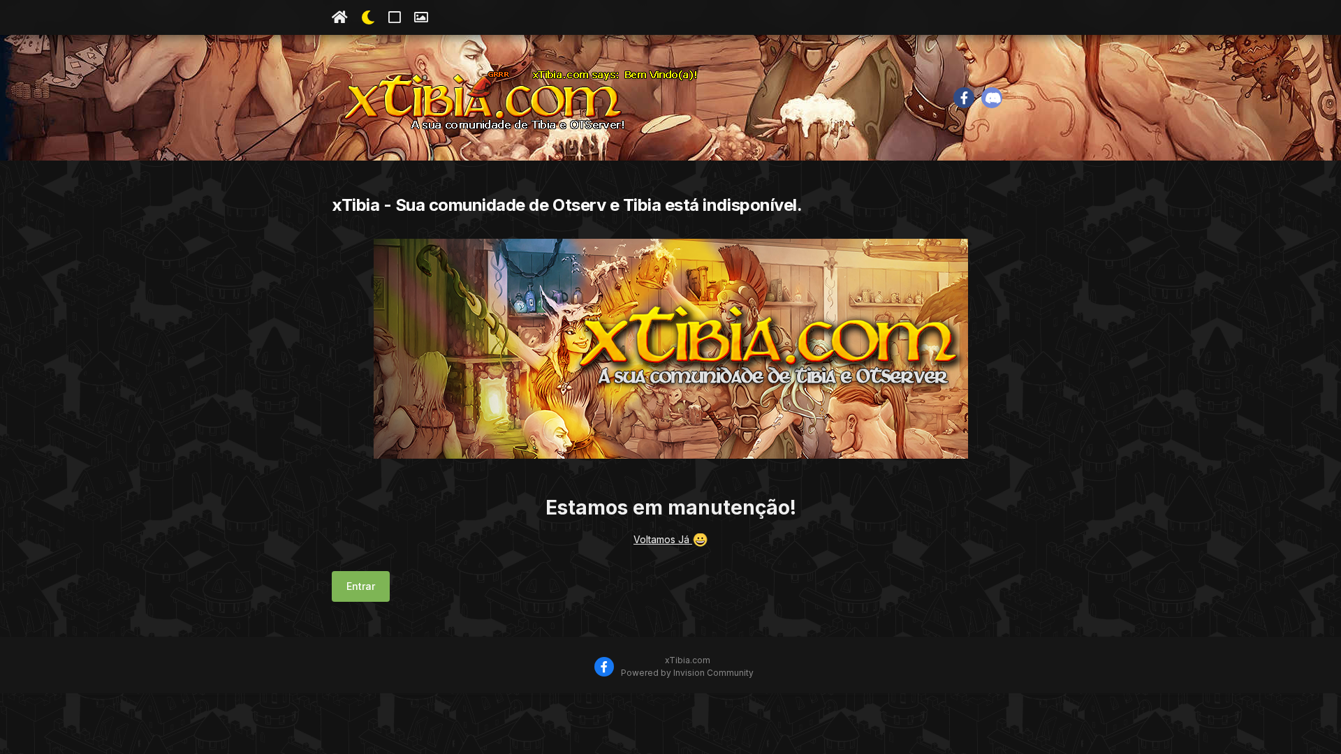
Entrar (360, 586)
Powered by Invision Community (687, 672)
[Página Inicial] (340, 17)
